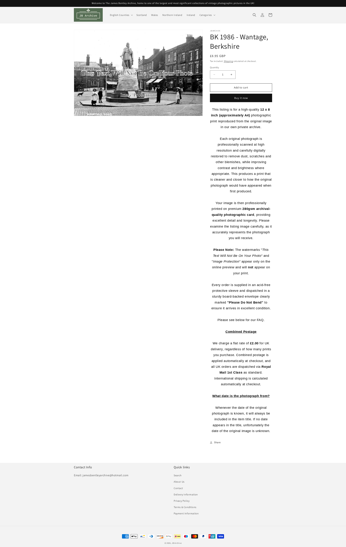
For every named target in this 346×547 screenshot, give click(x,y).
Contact (178, 488)
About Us (179, 481)
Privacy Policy (181, 500)
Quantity (214, 67)
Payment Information (186, 513)
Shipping (228, 61)
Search (178, 475)
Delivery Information (186, 494)
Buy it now (241, 98)
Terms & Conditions (185, 507)
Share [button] (217, 442)
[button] (121, 15)
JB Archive (176, 543)
